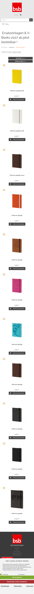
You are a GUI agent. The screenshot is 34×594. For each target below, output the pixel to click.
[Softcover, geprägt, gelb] (17, 76)
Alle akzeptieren (17, 577)
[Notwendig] (1, 574)
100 (20, 61)
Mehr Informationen (18, 99)
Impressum (17, 548)
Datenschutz (17, 551)
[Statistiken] (18, 574)
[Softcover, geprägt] (17, 201)
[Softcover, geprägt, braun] (17, 161)
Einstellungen (5, 586)
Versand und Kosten (17, 553)
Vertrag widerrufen (7, 558)
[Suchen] (31, 19)
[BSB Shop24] (17, 7)
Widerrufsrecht (17, 555)
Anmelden (16, 14)
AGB (17, 550)
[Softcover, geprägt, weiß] (17, 117)
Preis (20, 58)
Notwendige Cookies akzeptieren (17, 581)
